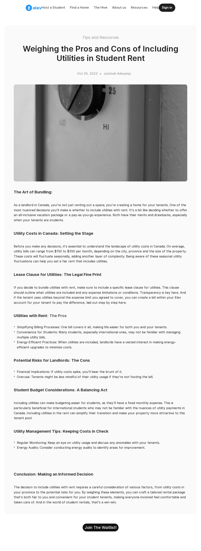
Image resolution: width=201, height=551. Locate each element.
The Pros (58, 315)
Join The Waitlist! (101, 527)
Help (155, 7)
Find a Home (79, 7)
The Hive (100, 7)
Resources (139, 7)
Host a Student (53, 7)
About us (119, 7)
